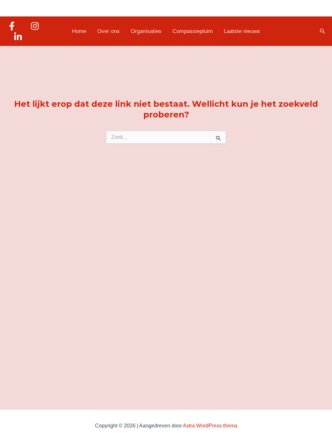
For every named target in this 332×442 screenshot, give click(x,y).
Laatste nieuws (242, 31)
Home (79, 31)
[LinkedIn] (18, 36)
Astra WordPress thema (210, 425)
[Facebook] (11, 26)
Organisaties (146, 31)
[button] (323, 31)
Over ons (108, 31)
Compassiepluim (192, 31)
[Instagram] (35, 26)
